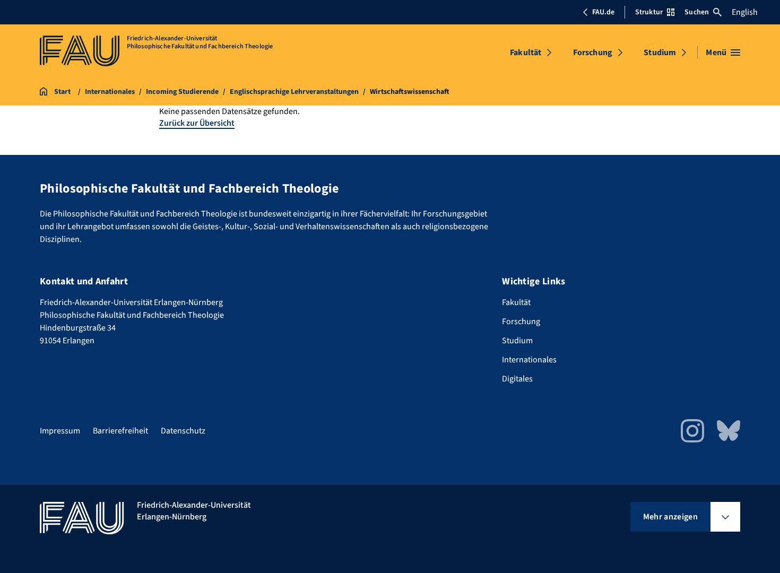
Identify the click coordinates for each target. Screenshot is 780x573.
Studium (660, 52)
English (745, 12)
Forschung (592, 52)
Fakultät (525, 52)
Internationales (529, 360)
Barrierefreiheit (120, 431)
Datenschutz (183, 431)
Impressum (60, 431)
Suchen (696, 12)
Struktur (649, 12)
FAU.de (603, 12)
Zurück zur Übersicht (197, 123)
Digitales (517, 379)
